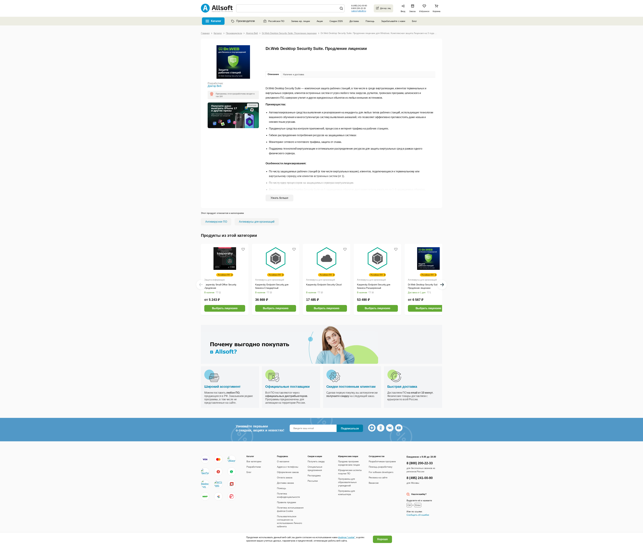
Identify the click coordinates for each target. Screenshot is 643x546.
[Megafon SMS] (231, 471)
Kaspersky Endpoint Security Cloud (323, 284)
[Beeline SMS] (205, 484)
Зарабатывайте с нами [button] (393, 21)
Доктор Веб (214, 86)
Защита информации (214, 280)
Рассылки (313, 481)
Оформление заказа (288, 472)
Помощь (370, 21)
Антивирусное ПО (216, 221)
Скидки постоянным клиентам (351, 386)
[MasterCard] (218, 459)
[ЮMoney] (231, 459)
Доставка (354, 21)
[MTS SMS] (218, 484)
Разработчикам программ (382, 461)
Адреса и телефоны (287, 466)
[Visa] (205, 459)
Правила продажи (286, 502)
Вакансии (374, 483)
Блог (414, 21)
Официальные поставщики (287, 386)
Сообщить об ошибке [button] (418, 515)
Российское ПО (276, 21)
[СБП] (218, 496)
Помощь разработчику (380, 466)
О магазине (283, 461)
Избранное (424, 11)
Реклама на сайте (378, 477)
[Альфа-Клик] (218, 471)
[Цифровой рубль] (231, 496)
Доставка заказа (285, 483)
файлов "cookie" (346, 537)
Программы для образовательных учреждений (347, 482)
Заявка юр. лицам (300, 21)
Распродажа (314, 475)
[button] (404, 8)
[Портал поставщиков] (231, 484)
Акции (320, 21)
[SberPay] (205, 472)
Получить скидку (316, 461)
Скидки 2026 (336, 21)
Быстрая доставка (402, 386)
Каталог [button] (216, 21)
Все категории (253, 461)
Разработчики (253, 466)
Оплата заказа (284, 477)
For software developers (381, 472)
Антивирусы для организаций (256, 221)
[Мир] (205, 496)
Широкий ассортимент (222, 386)
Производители (245, 21)
